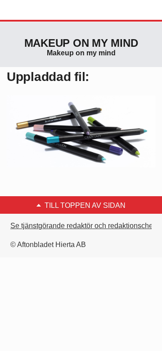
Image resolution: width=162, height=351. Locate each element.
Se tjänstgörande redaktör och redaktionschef (82, 226)
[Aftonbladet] (40, 10)
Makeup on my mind (81, 43)
